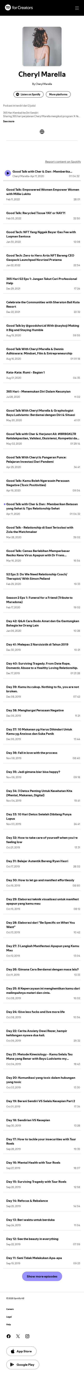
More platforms (58, 94)
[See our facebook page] (8, 1336)
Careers (10, 1309)
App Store (24, 1351)
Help (8, 1324)
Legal (9, 1316)
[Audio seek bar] (42, 180)
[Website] (42, 131)
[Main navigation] (77, 8)
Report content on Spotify (63, 161)
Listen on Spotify (30, 94)
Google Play (25, 1364)
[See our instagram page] (27, 1336)
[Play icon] (8, 173)
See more (8, 121)
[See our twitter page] (18, 1336)
